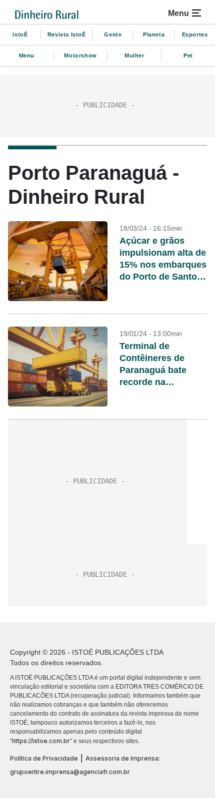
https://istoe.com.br (41, 741)
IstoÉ (20, 34)
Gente (113, 34)
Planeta (153, 34)
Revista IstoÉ (67, 34)
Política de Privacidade (44, 758)
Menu (26, 55)
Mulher (134, 55)
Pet (188, 55)
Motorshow (80, 55)
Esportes (195, 34)
